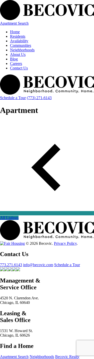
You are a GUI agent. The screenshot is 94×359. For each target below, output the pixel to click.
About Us (18, 54)
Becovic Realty (67, 356)
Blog (14, 59)
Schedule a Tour (13, 98)
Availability (19, 41)
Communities (20, 45)
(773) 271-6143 (39, 98)
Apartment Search (14, 23)
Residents (17, 36)
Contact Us (19, 68)
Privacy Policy (65, 243)
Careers (16, 63)
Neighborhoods (22, 50)
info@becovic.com (38, 265)
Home (15, 32)
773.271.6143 (11, 265)
